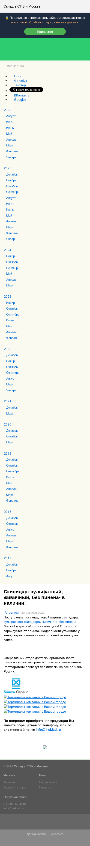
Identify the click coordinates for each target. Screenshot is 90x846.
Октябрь (12, 186)
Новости (45, 787)
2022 (7, 348)
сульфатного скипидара (22, 621)
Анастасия (13, 612)
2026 (7, 109)
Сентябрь (12, 192)
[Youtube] (56, 823)
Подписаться (48, 782)
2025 (7, 168)
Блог (42, 775)
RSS (17, 76)
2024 (7, 249)
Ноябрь (11, 180)
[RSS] (18, 823)
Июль (10, 122)
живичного (49, 621)
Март (9, 145)
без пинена (67, 621)
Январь (11, 157)
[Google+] (71, 823)
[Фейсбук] (26, 823)
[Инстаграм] (48, 823)
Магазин (9, 775)
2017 (7, 558)
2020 (7, 424)
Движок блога (36, 834)
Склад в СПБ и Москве (21, 5)
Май (9, 134)
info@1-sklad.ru (13, 808)
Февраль (12, 151)
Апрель (11, 139)
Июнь (10, 128)
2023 (7, 296)
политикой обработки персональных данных (44, 22)
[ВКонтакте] (41, 823)
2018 (7, 511)
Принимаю (45, 31)
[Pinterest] (64, 823)
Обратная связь (15, 797)
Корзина (9, 782)
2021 (7, 401)
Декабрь (12, 174)
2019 (7, 453)
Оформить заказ (15, 787)
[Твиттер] (33, 823)
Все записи (15, 65)
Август (11, 116)
